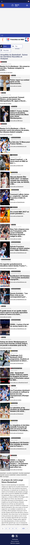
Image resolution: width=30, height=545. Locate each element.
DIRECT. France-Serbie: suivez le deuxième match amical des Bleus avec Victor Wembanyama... (19, 114)
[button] (2, 35)
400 (23, 528)
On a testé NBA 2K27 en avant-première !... (19, 212)
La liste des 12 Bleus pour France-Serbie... (20, 143)
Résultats (6, 50)
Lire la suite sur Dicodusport (16, 186)
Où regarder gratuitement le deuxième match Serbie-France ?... (13, 265)
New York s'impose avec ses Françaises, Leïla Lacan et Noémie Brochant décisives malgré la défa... (19, 232)
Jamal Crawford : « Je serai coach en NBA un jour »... (19, 161)
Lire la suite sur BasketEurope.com (18, 146)
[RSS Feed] (1, 1)
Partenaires (15, 539)
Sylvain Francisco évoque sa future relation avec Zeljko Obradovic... (20, 248)
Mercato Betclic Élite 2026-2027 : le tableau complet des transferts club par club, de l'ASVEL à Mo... (19, 180)
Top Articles (17, 46)
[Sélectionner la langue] (27, 1)
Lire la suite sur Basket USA (16, 165)
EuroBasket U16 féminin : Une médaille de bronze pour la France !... (20, 444)
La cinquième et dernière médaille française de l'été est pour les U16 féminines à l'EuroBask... (19, 427)
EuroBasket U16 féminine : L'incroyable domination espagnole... (20, 277)
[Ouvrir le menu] (27, 5)
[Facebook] (13, 536)
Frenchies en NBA (17, 39)
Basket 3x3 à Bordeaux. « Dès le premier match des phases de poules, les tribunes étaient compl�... (14, 130)
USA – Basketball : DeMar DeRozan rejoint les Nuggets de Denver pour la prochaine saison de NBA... (19, 376)
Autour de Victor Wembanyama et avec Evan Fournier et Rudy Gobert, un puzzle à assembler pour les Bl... (14, 343)
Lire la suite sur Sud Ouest (6, 72)
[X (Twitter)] (16, 536)
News (5, 46)
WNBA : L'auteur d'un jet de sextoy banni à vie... (19, 325)
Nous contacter (15, 541)
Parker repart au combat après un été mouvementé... (19, 81)
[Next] (27, 528)
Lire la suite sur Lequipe (15, 86)
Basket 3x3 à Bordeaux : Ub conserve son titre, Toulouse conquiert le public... (15, 68)
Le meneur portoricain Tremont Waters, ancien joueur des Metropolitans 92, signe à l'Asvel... (13, 99)
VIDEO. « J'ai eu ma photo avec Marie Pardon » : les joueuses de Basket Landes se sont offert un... (19, 463)
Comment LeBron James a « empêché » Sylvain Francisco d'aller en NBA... (19, 197)
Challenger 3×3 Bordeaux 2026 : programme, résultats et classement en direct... (19, 358)
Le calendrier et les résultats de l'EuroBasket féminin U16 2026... (19, 409)
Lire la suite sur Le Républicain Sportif (19, 382)
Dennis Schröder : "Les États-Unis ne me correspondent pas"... (19, 295)
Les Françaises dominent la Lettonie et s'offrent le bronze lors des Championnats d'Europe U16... (20, 393)
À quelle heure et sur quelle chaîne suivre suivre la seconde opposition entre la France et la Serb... (14, 312)
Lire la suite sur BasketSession (17, 202)
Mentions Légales (15, 543)
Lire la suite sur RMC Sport (16, 120)
